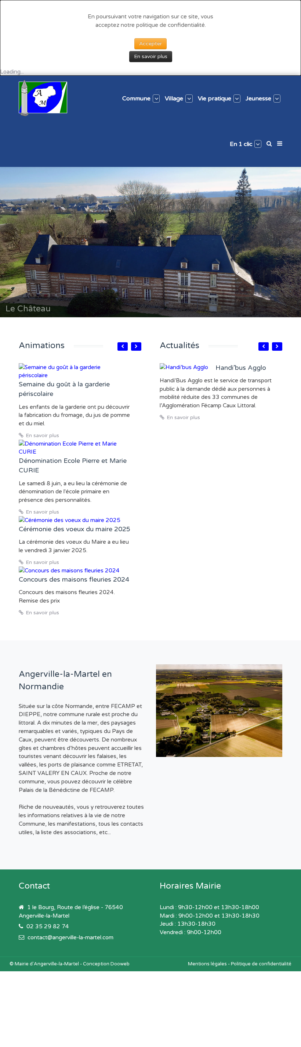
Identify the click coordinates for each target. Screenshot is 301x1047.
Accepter (150, 43)
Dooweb (120, 964)
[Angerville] (43, 97)
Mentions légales (207, 964)
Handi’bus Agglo (240, 368)
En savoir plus (150, 56)
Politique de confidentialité (261, 964)
